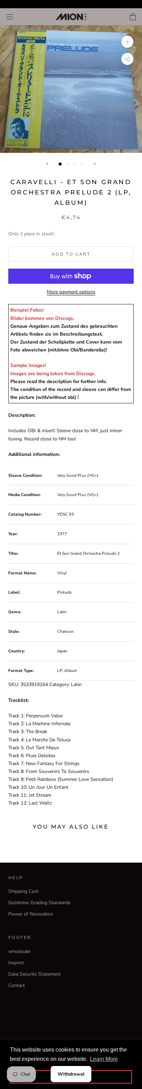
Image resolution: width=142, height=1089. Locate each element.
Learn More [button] (104, 1059)
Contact (16, 985)
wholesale (19, 951)
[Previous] (47, 163)
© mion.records (71, 1015)
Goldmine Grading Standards (39, 902)
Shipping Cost (23, 891)
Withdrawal (71, 1074)
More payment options (71, 292)
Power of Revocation (30, 914)
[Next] (95, 163)
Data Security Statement (34, 974)
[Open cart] (133, 16)
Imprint (16, 962)
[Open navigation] (9, 17)
